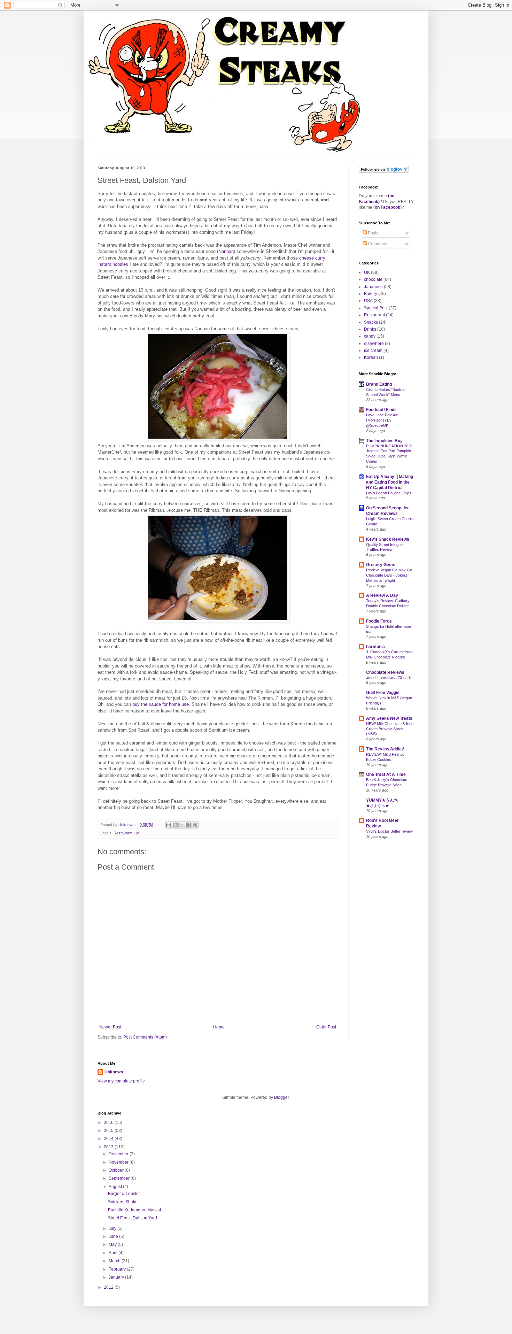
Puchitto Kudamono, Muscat (134, 1210)
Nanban (226, 251)
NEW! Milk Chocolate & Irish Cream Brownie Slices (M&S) (389, 729)
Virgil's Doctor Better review (389, 831)
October (117, 1170)
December (119, 1153)
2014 (109, 1138)
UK (137, 833)
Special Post (376, 308)
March (115, 1260)
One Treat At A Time (386, 774)
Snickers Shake (123, 1202)
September (120, 1178)
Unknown (113, 1072)
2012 (109, 1287)
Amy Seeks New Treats (389, 718)
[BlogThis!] (175, 825)
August (116, 1186)
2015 (109, 1130)
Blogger (281, 1097)
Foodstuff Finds (381, 409)
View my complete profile (121, 1081)
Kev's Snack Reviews (387, 539)
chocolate (373, 279)
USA (368, 300)
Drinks (370, 329)
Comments (377, 243)
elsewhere (374, 343)
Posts (372, 233)
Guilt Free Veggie (382, 692)
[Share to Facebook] (188, 825)
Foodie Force (379, 621)
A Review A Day (382, 595)
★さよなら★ (377, 805)
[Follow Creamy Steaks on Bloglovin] (384, 171)
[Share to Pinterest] (195, 825)
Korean (371, 357)
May (113, 1244)
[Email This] (168, 825)
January (117, 1277)
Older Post (326, 1027)
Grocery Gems (380, 564)
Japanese (373, 286)
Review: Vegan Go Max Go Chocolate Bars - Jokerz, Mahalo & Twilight (389, 575)
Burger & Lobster (124, 1193)
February (118, 1269)
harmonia (375, 646)
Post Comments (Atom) (145, 1037)
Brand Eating (379, 384)
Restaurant (123, 833)
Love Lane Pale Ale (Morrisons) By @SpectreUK (382, 420)
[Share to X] (181, 825)
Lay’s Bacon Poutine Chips (388, 493)
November (119, 1162)
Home (219, 1027)
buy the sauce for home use (160, 704)
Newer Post (110, 1027)
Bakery (370, 293)
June (114, 1236)
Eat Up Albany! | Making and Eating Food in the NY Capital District (389, 482)
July (113, 1228)
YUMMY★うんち (382, 800)
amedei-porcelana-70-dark (388, 678)
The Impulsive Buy (384, 440)
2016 (109, 1122)
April (113, 1252)
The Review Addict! (385, 749)
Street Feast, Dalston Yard (132, 1218)
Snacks (371, 322)
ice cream (373, 350)
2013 (109, 1146)
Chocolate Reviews (385, 672)
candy (369, 336)
